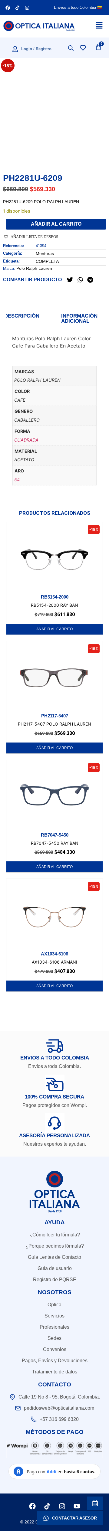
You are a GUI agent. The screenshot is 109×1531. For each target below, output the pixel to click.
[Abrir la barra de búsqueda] (71, 48)
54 (17, 479)
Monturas (45, 253)
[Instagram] (26, 7)
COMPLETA (47, 261)
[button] (30, 236)
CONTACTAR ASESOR (74, 1518)
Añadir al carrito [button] (54, 629)
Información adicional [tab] (79, 318)
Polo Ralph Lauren (34, 268)
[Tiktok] (17, 7)
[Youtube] (77, 1506)
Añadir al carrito (56, 224)
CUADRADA (26, 439)
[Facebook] (7, 7)
